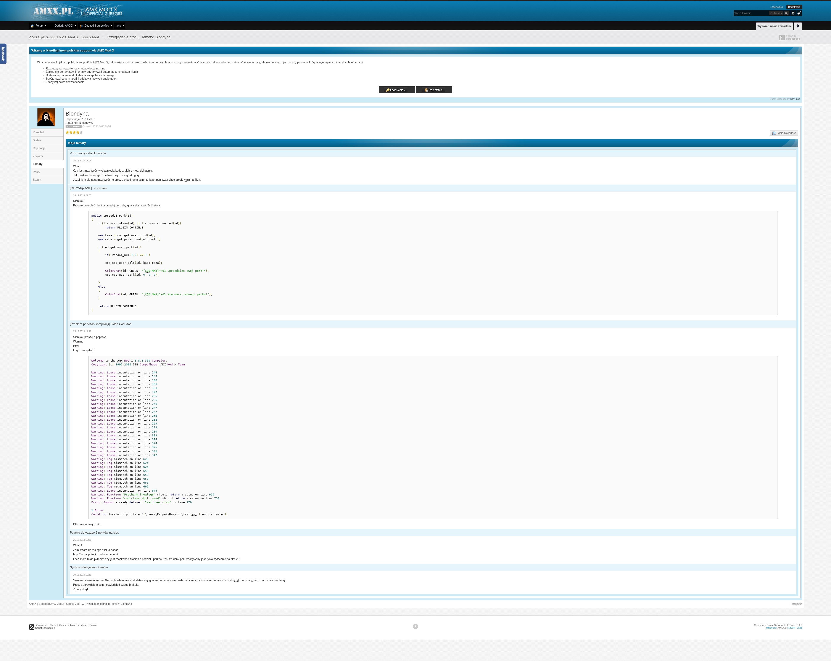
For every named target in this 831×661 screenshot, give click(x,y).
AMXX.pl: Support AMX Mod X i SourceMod (54, 603)
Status (37, 140)
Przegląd (38, 132)
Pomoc (93, 625)
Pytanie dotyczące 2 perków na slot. (94, 532)
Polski (53, 625)
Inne (118, 25)
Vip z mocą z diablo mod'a (88, 153)
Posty (36, 172)
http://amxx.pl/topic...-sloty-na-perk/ (95, 554)
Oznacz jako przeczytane (73, 625)
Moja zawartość (786, 133)
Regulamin (796, 604)
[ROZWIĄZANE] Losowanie (88, 188)
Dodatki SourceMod (96, 25)
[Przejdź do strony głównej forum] (77, 10)
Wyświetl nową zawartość (774, 26)
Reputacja (39, 148)
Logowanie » (777, 7)
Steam (37, 179)
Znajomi (38, 156)
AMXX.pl (782, 627)
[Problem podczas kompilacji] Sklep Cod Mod (101, 324)
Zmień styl (41, 625)
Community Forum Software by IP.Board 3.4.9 (778, 625)
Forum (38, 25)
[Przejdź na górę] (415, 626)
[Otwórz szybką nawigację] (798, 26)
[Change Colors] (798, 12)
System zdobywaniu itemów (89, 567)
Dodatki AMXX (63, 25)
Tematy (37, 164)
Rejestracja (794, 7)
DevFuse (795, 99)
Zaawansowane (793, 13)
